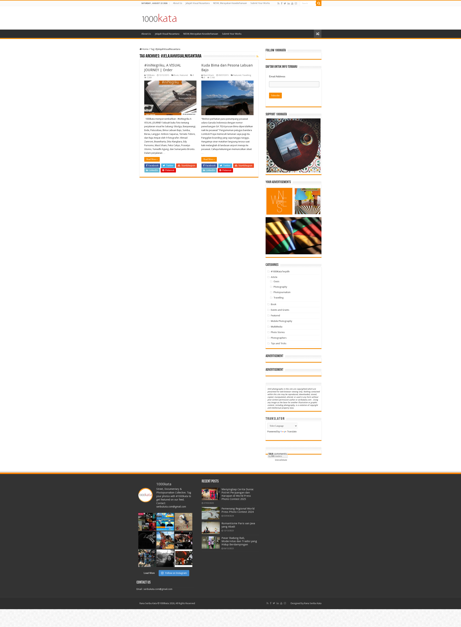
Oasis (276, 281)
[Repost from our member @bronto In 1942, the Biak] (165, 540)
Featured (184, 75)
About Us (177, 3)
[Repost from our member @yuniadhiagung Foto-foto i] (165, 558)
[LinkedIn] (288, 3)
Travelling (246, 75)
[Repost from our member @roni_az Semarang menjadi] (147, 558)
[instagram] (295, 3)
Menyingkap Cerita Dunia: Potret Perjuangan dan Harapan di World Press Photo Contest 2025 (237, 494)
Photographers (279, 337)
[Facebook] (282, 3)
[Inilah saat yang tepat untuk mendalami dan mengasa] (165, 521)
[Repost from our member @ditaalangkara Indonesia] (183, 521)
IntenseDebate (281, 460)
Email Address (277, 76)
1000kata (150, 75)
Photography (280, 286)
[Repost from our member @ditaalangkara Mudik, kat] (183, 540)
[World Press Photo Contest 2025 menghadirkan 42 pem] (147, 521)
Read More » (152, 159)
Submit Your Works (260, 3)
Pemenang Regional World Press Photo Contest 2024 (237, 510)
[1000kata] (159, 17)
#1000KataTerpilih (280, 271)
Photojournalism (282, 292)
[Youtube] (292, 3)
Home (145, 49)
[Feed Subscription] (257, 56)
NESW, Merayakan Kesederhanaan (230, 3)
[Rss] (278, 3)
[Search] (318, 3)
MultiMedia (276, 326)
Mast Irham (208, 75)
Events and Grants (280, 310)
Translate (292, 431)
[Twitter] (285, 3)
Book (176, 75)
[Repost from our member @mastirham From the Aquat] (147, 540)
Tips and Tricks (278, 343)
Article (274, 277)
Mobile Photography (281, 321)
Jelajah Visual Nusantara (198, 3)
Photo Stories (278, 332)
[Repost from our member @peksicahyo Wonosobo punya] (183, 558)
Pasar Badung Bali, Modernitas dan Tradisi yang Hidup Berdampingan (239, 541)
